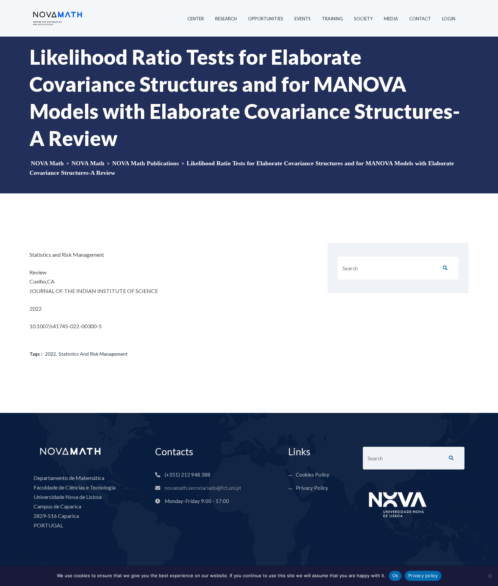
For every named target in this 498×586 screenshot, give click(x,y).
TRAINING (332, 18)
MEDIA (391, 18)
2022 (50, 354)
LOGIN (448, 18)
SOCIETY (363, 18)
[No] (489, 575)
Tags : (35, 354)
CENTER (195, 18)
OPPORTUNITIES (265, 18)
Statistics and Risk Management (93, 354)
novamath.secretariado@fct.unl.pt (203, 488)
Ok (395, 575)
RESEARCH (226, 18)
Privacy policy (423, 575)
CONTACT (420, 18)
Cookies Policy (312, 475)
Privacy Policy (312, 488)
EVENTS (302, 18)
